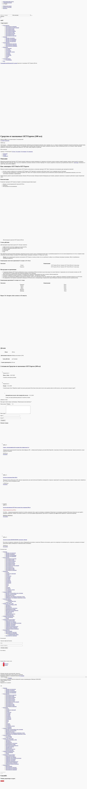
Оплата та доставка (7, 7)
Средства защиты (7, 58)
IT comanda (21, 675)
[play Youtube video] (43, 322)
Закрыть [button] (2, 781)
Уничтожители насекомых (11, 46)
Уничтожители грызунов (11, 43)
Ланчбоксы (8, 605)
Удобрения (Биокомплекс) (8, 616)
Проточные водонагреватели (12, 610)
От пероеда (8, 588)
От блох (7, 56)
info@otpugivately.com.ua (8, 1)
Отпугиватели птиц (10, 34)
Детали (4, 154)
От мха (7, 585)
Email (2, 418)
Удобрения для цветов (10, 625)
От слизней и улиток (10, 51)
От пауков (8, 53)
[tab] (44, 153)
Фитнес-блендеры (9, 615)
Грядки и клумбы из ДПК (11, 604)
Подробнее (5, 516)
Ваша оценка (4, 404)
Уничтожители (6, 42)
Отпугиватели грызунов (11, 35)
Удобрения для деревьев (11, 621)
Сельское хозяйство (7, 592)
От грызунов (8, 55)
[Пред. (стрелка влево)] (1, 773)
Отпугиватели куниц (10, 564)
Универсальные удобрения (11, 627)
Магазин (6, 63)
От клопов (8, 49)
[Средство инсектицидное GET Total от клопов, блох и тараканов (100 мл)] (16, 503)
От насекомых (9, 59)
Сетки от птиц (9, 602)
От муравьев (8, 50)
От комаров (8, 54)
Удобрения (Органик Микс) (9, 619)
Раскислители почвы (10, 620)
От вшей (7, 574)
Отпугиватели (6, 25)
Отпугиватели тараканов (11, 26)
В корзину (5, 454)
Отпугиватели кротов (10, 33)
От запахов (8, 577)
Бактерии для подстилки (11, 594)
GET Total (76, 162)
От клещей (8, 578)
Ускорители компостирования (12, 628)
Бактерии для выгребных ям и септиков (14, 593)
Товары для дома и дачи (8, 603)
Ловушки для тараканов (11, 40)
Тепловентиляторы (10, 611)
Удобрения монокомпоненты (12, 626)
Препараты (5, 47)
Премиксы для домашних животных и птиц (15, 596)
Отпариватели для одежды (11, 608)
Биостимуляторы (9, 617)
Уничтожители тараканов (11, 44)
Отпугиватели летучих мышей (12, 27)
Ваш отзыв (3, 413)
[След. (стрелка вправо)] (2, 773)
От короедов (8, 581)
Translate (10, 678)
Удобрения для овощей (11, 624)
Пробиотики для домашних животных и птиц (16, 597)
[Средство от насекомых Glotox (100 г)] (12, 473)
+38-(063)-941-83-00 (7, 2)
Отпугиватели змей (10, 28)
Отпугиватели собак (10, 32)
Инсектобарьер (9, 631)
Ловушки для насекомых (11, 39)
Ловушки (5, 36)
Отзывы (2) (5, 156)
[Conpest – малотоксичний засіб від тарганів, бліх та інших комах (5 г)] (12, 443)
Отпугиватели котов (10, 30)
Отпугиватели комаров (11, 31)
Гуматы (7, 618)
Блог (4, 61)
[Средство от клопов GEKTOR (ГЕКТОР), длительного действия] (12, 536)
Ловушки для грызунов (11, 41)
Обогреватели (9, 607)
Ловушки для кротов (10, 38)
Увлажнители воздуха (10, 613)
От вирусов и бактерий (11, 573)
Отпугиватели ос (9, 566)
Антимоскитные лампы (13, 634)
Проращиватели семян (10, 609)
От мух (7, 584)
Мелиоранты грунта (10, 595)
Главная (2, 63)
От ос (7, 57)
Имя (2, 415)
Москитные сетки (12, 601)
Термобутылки (9, 612)
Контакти (5, 8)
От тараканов (8, 48)
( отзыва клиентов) (5, 140)
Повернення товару (7, 6)
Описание (5, 153)
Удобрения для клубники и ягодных (13, 623)
